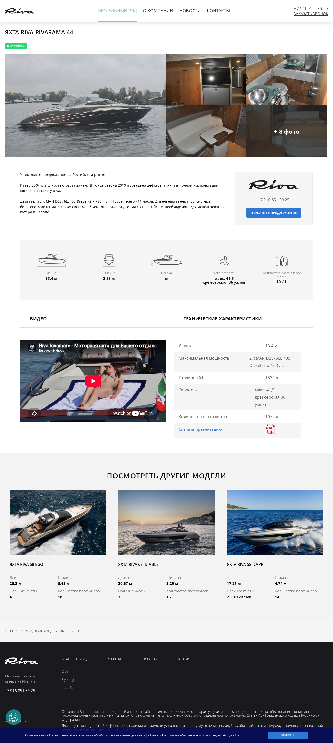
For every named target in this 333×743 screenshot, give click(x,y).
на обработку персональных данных (116, 735)
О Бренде (115, 659)
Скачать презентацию (200, 429)
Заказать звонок (311, 14)
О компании (158, 10)
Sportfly (67, 688)
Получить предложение (274, 212)
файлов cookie (156, 735)
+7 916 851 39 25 (311, 8)
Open (66, 671)
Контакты (218, 10)
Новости (190, 10)
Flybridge (68, 679)
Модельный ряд (117, 10)
